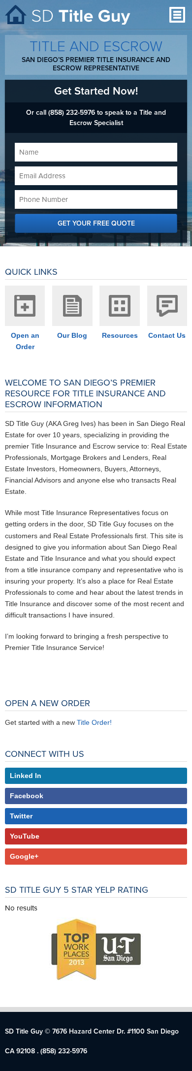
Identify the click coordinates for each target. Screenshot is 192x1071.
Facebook (26, 796)
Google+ (24, 856)
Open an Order (25, 341)
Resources (120, 335)
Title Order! (94, 722)
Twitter (21, 816)
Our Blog (72, 335)
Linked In (25, 775)
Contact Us (167, 335)
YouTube (24, 836)
